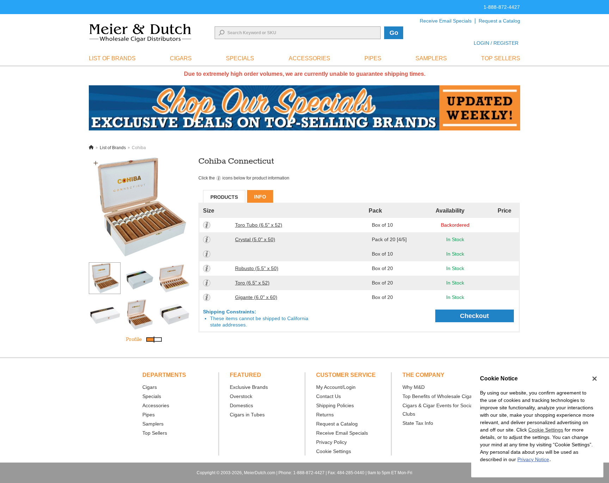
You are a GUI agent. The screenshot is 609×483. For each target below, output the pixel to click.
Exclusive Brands (249, 387)
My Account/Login (336, 387)
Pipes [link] (372, 58)
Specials (151, 396)
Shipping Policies (335, 405)
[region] (537, 422)
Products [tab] (224, 197)
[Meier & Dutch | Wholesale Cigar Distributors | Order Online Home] (140, 33)
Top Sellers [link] (500, 58)
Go (393, 32)
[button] (95, 163)
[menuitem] (112, 58)
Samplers (153, 424)
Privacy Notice (533, 459)
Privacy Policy (331, 442)
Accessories (155, 405)
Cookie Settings (545, 430)
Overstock (241, 396)
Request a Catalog (499, 21)
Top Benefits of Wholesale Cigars (439, 396)
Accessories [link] (309, 58)
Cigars (149, 387)
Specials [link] (240, 58)
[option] (139, 207)
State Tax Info (417, 423)
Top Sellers (154, 433)
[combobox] (298, 32)
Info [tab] (260, 197)
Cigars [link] (181, 58)
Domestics (241, 405)
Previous (83, 294)
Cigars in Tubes (247, 414)
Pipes (148, 414)
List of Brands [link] (112, 58)
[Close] (594, 378)
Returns (325, 414)
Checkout (474, 315)
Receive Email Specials (446, 21)
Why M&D (413, 387)
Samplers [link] (431, 58)
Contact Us (328, 396)
